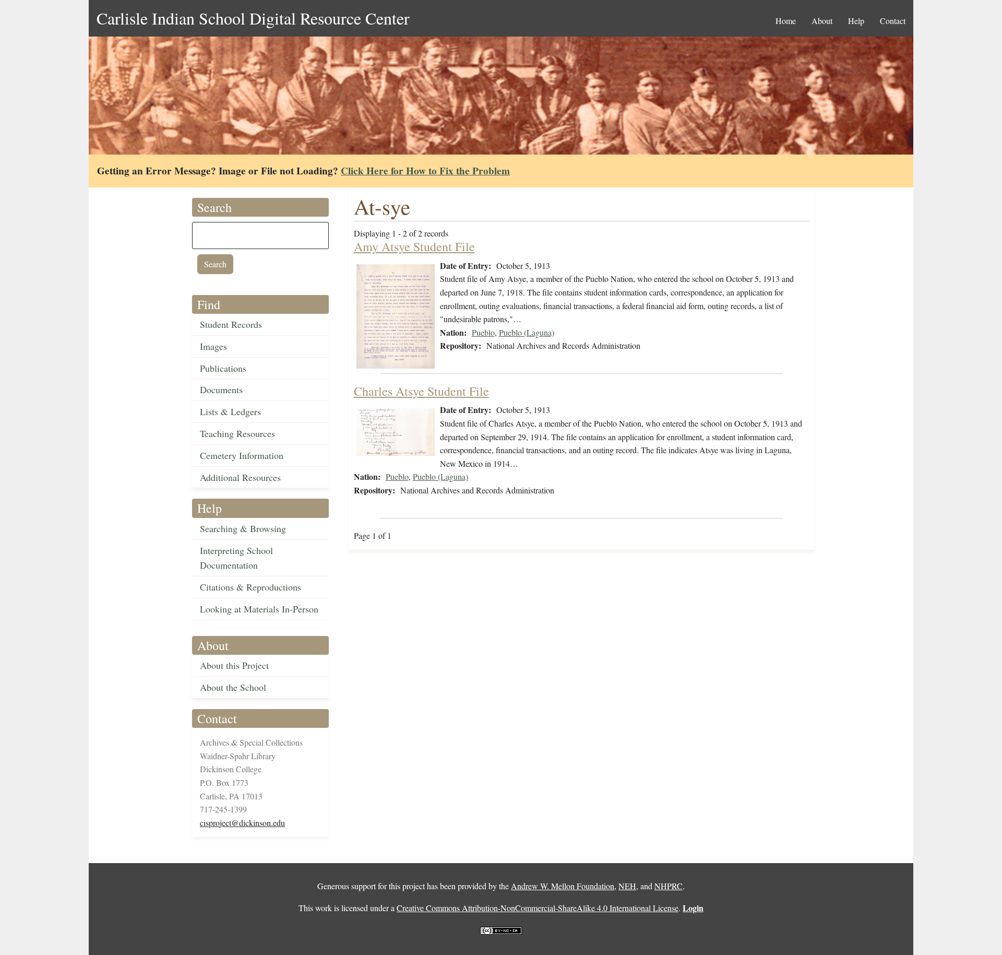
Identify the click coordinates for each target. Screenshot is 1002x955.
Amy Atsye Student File (414, 246)
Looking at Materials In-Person (259, 609)
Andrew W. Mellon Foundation (562, 885)
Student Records (231, 324)
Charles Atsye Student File (421, 391)
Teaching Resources (237, 433)
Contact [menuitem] (892, 21)
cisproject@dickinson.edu (242, 822)
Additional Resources (240, 477)
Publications (223, 368)
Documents (221, 389)
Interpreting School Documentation (236, 558)
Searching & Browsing (243, 528)
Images (213, 346)
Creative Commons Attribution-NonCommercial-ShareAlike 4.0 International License (537, 907)
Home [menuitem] (786, 21)
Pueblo (483, 332)
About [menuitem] (822, 21)
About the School (233, 687)
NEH (627, 885)
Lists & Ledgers (230, 411)
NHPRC (668, 885)
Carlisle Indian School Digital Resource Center (253, 18)
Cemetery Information (241, 455)
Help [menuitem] (856, 21)
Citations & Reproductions (250, 587)
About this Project (234, 665)
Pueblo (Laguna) (526, 332)
